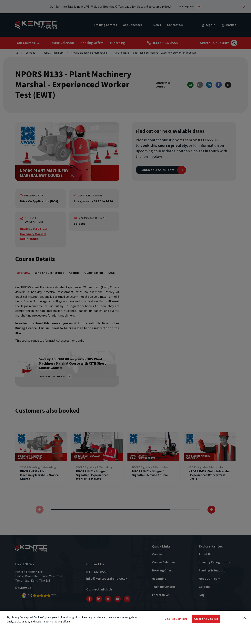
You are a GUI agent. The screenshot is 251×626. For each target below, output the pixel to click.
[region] (125, 618)
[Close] (244, 617)
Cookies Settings (176, 619)
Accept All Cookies (206, 619)
